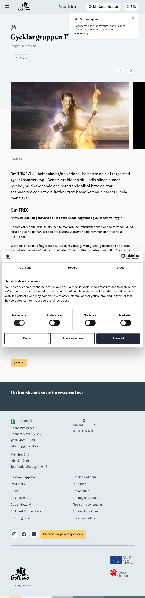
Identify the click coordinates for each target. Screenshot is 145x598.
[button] (120, 71)
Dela (21, 362)
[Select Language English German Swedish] (84, 423)
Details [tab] (72, 267)
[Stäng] (133, 18)
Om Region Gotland (85, 497)
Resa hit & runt (69, 6)
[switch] (54, 323)
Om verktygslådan (85, 511)
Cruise (15, 491)
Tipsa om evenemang (87, 504)
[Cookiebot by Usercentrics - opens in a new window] (124, 257)
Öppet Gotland (21, 504)
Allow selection (72, 338)
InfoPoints (18, 484)
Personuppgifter (83, 518)
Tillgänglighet (85, 431)
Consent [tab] (25, 267)
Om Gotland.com (84, 477)
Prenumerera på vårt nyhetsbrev (63, 534)
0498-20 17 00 (25, 440)
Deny (26, 338)
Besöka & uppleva (23, 477)
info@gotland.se (26, 446)
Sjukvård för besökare (26, 511)
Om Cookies (80, 491)
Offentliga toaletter (24, 518)
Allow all (118, 338)
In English (79, 484)
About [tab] (120, 267)
